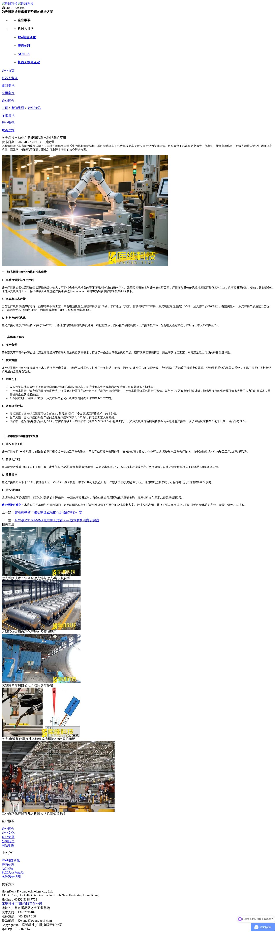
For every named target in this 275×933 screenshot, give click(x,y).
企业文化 (8, 832)
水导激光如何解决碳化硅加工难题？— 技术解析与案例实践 (56, 520)
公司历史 (8, 841)
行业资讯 (34, 108)
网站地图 (8, 845)
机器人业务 (10, 78)
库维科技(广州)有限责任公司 (22, 903)
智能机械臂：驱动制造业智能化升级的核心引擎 (48, 512)
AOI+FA (24, 54)
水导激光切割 (11, 876)
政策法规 (8, 130)
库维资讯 (8, 115)
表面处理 (24, 45)
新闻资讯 (8, 85)
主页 (5, 108)
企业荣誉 (8, 837)
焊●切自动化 (27, 37)
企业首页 (8, 70)
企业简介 (8, 100)
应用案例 (8, 93)
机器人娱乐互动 (29, 62)
